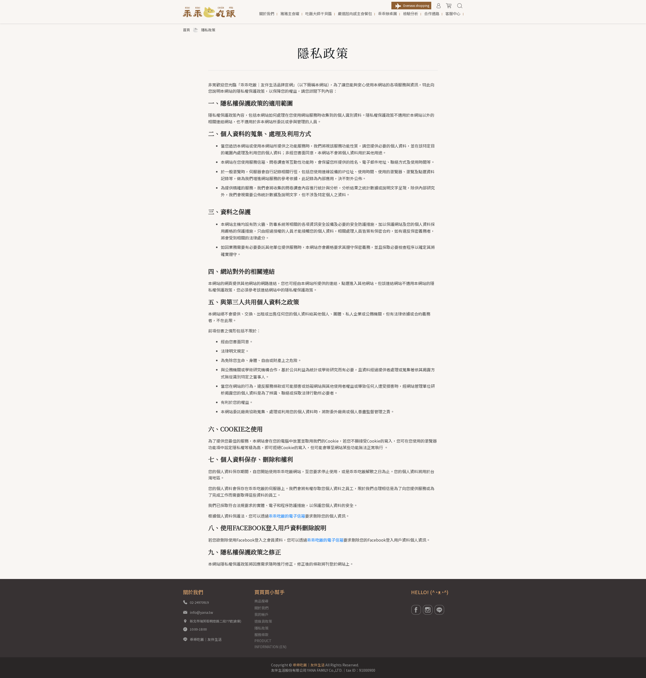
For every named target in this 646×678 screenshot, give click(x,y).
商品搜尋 (261, 600)
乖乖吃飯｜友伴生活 (206, 639)
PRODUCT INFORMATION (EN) (270, 643)
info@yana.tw (201, 612)
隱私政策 (261, 628)
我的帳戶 (261, 614)
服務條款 (261, 634)
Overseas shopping (416, 5)
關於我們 (261, 607)
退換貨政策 (263, 621)
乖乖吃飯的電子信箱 (287, 516)
